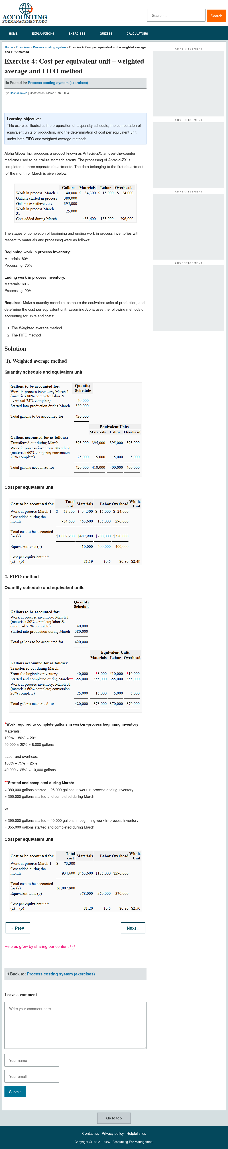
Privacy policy (113, 1133)
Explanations (43, 33)
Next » (133, 928)
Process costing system (49, 47)
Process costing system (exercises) (58, 82)
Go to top (114, 1118)
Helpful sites (136, 1133)
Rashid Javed (18, 93)
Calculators (137, 33)
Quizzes (106, 33)
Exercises (77, 33)
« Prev (17, 928)
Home (13, 33)
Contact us (90, 1133)
